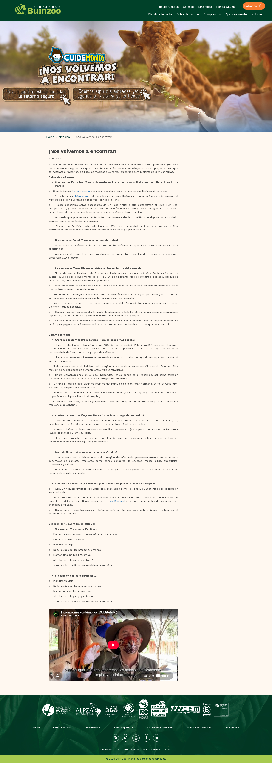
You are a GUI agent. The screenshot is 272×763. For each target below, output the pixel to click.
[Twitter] (156, 738)
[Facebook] (146, 738)
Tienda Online (225, 6)
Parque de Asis (62, 727)
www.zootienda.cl (114, 501)
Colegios (188, 6)
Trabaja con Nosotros (198, 727)
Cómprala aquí (81, 190)
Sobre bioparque (123, 727)
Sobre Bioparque (188, 14)
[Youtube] (136, 738)
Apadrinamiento (236, 14)
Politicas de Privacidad (159, 727)
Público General (168, 6)
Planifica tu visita (160, 14)
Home (50, 136)
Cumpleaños (212, 14)
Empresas (205, 6)
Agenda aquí (83, 196)
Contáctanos (231, 727)
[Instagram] (115, 738)
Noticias (257, 14)
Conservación (92, 727)
